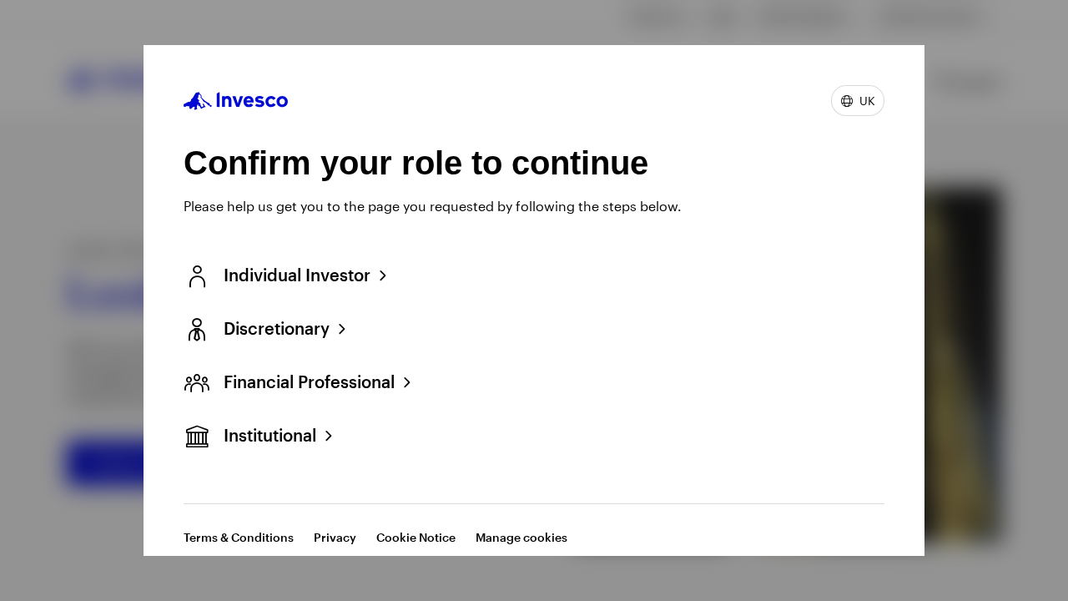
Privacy (335, 537)
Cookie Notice (416, 537)
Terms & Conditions (239, 537)
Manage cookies (521, 537)
